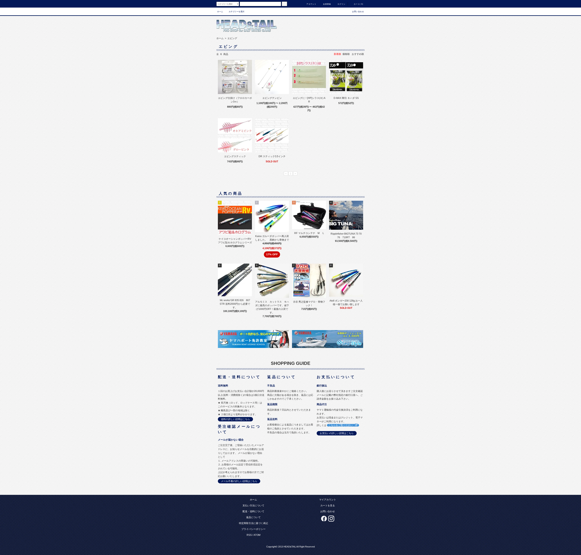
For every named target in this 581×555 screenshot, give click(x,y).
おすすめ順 (358, 54)
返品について (253, 517)
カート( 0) (358, 4)
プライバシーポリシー (253, 529)
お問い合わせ (358, 11)
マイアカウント (327, 499)
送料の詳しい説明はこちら (235, 419)
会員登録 (327, 4)
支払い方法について (253, 505)
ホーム (220, 11)
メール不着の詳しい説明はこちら (239, 481)
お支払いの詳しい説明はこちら (337, 433)
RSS (249, 535)
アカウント (311, 4)
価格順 (346, 54)
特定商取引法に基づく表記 (253, 523)
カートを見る (327, 505)
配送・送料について (253, 511)
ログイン (342, 4)
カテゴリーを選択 (236, 11)
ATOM (257, 535)
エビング (232, 38)
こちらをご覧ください (341, 425)
